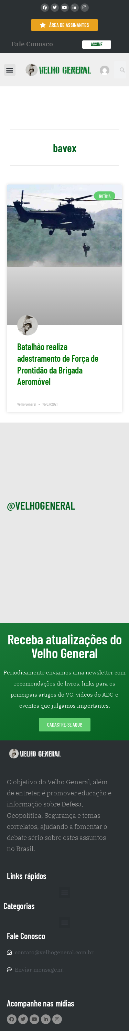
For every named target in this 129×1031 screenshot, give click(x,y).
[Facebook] (45, 7)
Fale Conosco (32, 44)
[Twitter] (55, 7)
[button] (9, 70)
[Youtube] (65, 7)
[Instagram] (84, 7)
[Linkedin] (75, 7)
